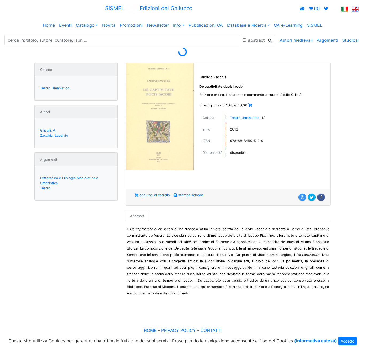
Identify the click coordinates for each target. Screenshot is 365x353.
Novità (108, 25)
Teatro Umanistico (54, 88)
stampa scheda (190, 195)
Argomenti (327, 40)
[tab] (137, 215)
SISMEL (314, 25)
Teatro (45, 188)
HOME (150, 330)
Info (177, 25)
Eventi (65, 25)
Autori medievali (296, 40)
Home (49, 25)
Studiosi (350, 40)
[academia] (334, 8)
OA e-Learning (288, 25)
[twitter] (326, 8)
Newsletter (158, 25)
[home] (301, 8)
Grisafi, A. (48, 130)
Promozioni (131, 25)
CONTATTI (211, 330)
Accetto (347, 341)
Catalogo (85, 25)
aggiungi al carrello (154, 195)
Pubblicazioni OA (206, 25)
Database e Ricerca (246, 25)
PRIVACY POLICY (178, 330)
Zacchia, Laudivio (54, 135)
